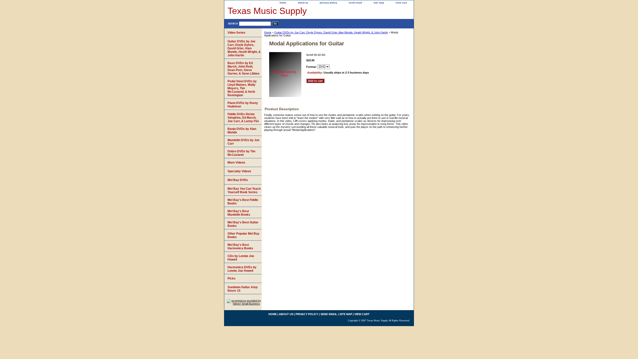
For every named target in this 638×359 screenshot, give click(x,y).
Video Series (236, 32)
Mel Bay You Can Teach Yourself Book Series (244, 190)
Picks (232, 278)
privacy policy (328, 2)
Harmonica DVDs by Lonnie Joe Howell (242, 269)
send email (355, 2)
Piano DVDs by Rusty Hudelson (243, 104)
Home (267, 32)
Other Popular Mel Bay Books (243, 235)
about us (303, 2)
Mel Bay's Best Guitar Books (243, 224)
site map (379, 2)
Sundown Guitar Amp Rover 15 (242, 288)
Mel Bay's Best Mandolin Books (239, 212)
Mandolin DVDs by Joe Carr (243, 141)
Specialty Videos (239, 171)
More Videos (236, 162)
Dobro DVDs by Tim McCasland (241, 153)
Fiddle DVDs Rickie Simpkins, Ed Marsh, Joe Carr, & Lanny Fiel (243, 117)
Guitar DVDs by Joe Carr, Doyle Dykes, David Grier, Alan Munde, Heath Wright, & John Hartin (331, 32)
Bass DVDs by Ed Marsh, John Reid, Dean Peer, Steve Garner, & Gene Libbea (243, 68)
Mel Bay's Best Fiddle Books (243, 201)
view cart (401, 2)
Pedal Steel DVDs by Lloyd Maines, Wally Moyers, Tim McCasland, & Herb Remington (242, 88)
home (283, 2)
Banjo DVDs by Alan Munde (242, 130)
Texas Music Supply (267, 11)
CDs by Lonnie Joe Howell (241, 257)
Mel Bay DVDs (238, 180)
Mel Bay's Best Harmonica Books (240, 246)
